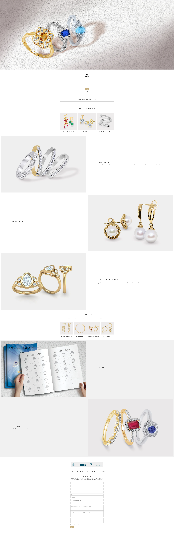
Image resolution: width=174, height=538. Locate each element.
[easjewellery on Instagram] (88, 92)
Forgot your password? (89, 84)
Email (82, 80)
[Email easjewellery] (86, 92)
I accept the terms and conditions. (76, 524)
